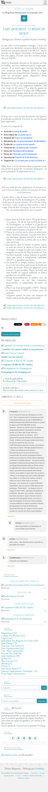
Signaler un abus (9, 776)
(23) (6, 658)
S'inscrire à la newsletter (11, 334)
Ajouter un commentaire (22, 403)
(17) (9, 660)
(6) (19, 671)
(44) (12, 648)
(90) (19, 640)
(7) (5, 666)
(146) (6, 638)
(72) (9, 643)
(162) (13, 635)
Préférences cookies (23, 778)
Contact (42, 773)
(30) (10, 655)
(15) (6, 663)
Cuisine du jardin (20, 131)
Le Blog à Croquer (24, 9)
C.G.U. (18, 776)
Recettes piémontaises (23, 150)
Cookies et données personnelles (32, 776)
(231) (9, 633)
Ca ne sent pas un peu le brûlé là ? (30, 160)
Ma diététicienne (9, 754)
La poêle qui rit (24, 134)
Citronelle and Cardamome (24, 154)
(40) (12, 650)
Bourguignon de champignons (24, 614)
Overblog (39, 768)
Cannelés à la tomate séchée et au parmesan (24, 581)
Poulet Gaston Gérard (24, 592)
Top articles (34, 773)
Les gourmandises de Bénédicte (31, 141)
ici (42, 95)
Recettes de (27, 118)
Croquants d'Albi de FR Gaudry (24, 603)
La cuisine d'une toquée (24, 144)
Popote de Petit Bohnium (26, 157)
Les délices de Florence (26, 147)
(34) (11, 653)
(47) (12, 645)
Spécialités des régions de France (24, 25)
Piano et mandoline (23, 137)
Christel (20, 725)
